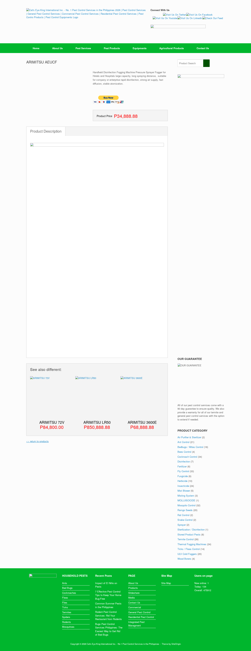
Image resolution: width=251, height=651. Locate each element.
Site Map (166, 583)
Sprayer (182, 524)
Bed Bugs (67, 588)
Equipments (139, 48)
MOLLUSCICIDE (186, 500)
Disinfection (184, 461)
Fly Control (183, 471)
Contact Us (203, 48)
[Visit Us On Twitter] (174, 14)
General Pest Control (139, 612)
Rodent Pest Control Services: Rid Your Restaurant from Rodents (108, 615)
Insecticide (183, 486)
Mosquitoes (68, 626)
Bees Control (184, 451)
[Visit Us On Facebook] (199, 14)
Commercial (134, 607)
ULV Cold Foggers (187, 554)
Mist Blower (184, 490)
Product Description (46, 131)
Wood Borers (184, 558)
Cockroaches (69, 593)
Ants (64, 583)
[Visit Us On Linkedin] (189, 18)
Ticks (65, 607)
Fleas (65, 597)
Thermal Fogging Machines (192, 544)
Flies (64, 602)
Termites (66, 612)
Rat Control (183, 515)
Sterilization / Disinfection (191, 529)
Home (36, 48)
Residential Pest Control (141, 617)
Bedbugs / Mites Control (190, 447)
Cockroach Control (187, 456)
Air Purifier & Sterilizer (189, 437)
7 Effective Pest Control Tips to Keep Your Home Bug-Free (108, 595)
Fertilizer (182, 466)
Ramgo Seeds (185, 510)
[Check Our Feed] (212, 18)
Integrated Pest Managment (136, 623)
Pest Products (112, 48)
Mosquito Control (187, 505)
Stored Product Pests (189, 534)
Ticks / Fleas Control (189, 549)
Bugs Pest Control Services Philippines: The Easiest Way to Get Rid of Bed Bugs (108, 629)
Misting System (186, 495)
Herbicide (182, 481)
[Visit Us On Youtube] (165, 18)
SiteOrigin (176, 643)
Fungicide (183, 476)
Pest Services (83, 48)
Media (131, 597)
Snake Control (185, 519)
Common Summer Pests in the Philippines (108, 605)
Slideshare (133, 593)
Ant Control (183, 442)
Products (133, 588)
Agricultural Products (171, 48)
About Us (57, 48)
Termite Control (186, 539)
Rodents (66, 622)
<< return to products (37, 441)
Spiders (66, 617)
